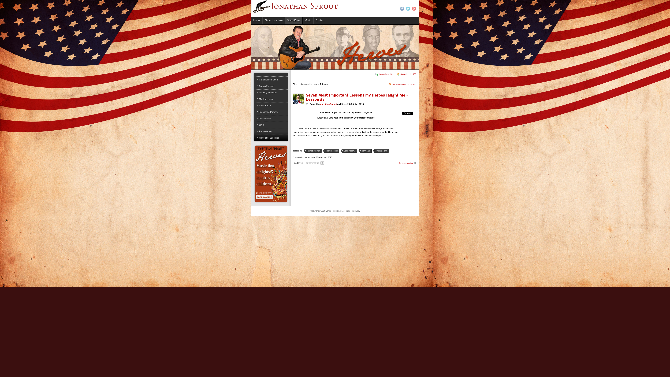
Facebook (402, 9)
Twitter (408, 9)
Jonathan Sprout (328, 104)
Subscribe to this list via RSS (404, 84)
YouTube (414, 9)
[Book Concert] (271, 173)
